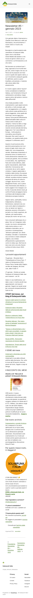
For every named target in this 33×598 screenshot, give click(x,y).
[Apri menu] (29, 4)
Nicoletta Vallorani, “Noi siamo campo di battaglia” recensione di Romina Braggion (15, 323)
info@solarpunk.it (10, 502)
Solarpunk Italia (12, 4)
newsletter (18, 531)
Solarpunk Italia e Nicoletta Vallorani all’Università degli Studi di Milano (15, 310)
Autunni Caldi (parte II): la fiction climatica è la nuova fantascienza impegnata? (15, 302)
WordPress (14, 592)
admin (21, 32)
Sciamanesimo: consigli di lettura (15, 423)
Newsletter (10, 34)
